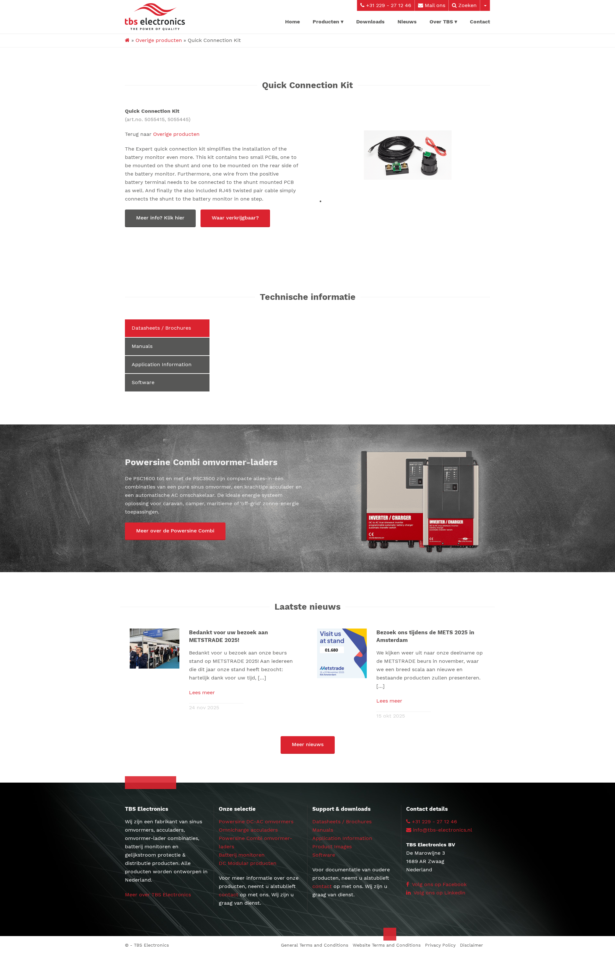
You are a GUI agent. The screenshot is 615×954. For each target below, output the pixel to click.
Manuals (142, 346)
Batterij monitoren (242, 855)
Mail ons (434, 5)
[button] (175, 531)
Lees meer (202, 692)
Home (292, 22)
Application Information (162, 364)
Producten (326, 22)
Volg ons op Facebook (439, 884)
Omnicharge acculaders (248, 830)
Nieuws (407, 22)
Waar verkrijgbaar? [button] (235, 218)
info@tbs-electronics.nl (442, 830)
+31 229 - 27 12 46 (388, 5)
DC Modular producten (247, 863)
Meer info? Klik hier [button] (160, 218)
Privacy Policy (440, 945)
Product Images (332, 846)
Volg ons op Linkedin (438, 893)
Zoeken (467, 5)
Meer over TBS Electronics (158, 895)
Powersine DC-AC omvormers (256, 821)
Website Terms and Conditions (387, 945)
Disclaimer (471, 945)
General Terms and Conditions (314, 945)
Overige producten (158, 40)
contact (228, 895)
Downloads (370, 22)
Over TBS (441, 22)
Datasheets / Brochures (161, 328)
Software (143, 382)
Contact (480, 22)
